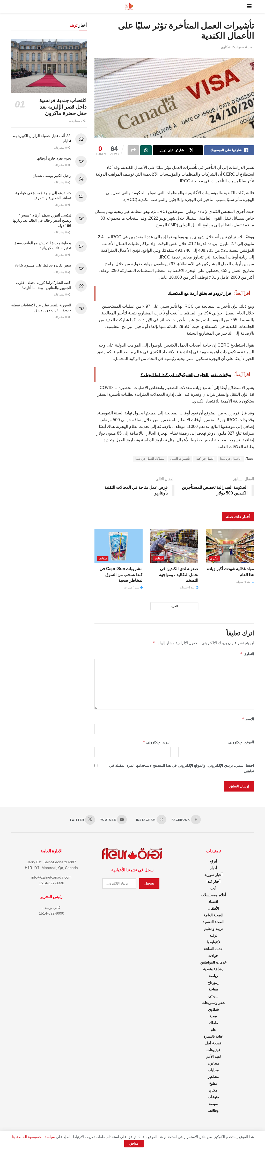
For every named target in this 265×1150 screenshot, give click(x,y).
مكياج (213, 1090)
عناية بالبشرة (213, 1036)
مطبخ (213, 1083)
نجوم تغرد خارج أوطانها (53, 158)
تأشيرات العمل (180, 459)
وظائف (213, 1110)
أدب (213, 888)
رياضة (213, 976)
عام (213, 1029)
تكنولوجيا (213, 942)
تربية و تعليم (213, 928)
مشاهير (213, 1077)
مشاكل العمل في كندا (149, 459)
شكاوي (226, 47)
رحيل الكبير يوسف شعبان (52, 176)
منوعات (213, 1097)
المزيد (174, 606)
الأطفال (213, 908)
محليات (213, 1070)
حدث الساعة (213, 949)
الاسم (248, 718)
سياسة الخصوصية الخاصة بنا (33, 1137)
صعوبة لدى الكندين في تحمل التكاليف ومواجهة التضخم (178, 574)
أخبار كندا (213, 881)
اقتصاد (213, 902)
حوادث (213, 955)
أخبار (213, 868)
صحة (213, 1016)
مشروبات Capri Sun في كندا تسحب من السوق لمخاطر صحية (121, 574)
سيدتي (213, 996)
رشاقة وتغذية (213, 969)
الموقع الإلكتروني (241, 742)
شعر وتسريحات (213, 1003)
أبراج (213, 861)
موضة (213, 1104)
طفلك (213, 1023)
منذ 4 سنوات (243, 47)
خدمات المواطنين (213, 962)
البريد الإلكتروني (156, 741)
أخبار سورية (213, 875)
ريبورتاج (213, 982)
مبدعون (213, 1063)
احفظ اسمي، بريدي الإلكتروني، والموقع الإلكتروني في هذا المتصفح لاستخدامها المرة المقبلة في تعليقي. (181, 768)
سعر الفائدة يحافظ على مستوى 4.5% (43, 265)
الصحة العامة (213, 915)
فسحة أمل (213, 1043)
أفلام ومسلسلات (213, 895)
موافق (133, 1143)
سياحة (213, 989)
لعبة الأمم (213, 1056)
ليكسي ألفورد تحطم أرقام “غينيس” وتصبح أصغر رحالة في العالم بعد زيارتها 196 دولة (42, 220)
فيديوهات (213, 1050)
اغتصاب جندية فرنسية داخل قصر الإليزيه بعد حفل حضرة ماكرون (63, 106)
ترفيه (213, 935)
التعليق (247, 653)
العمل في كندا (205, 459)
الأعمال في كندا (230, 459)
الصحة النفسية (213, 922)
